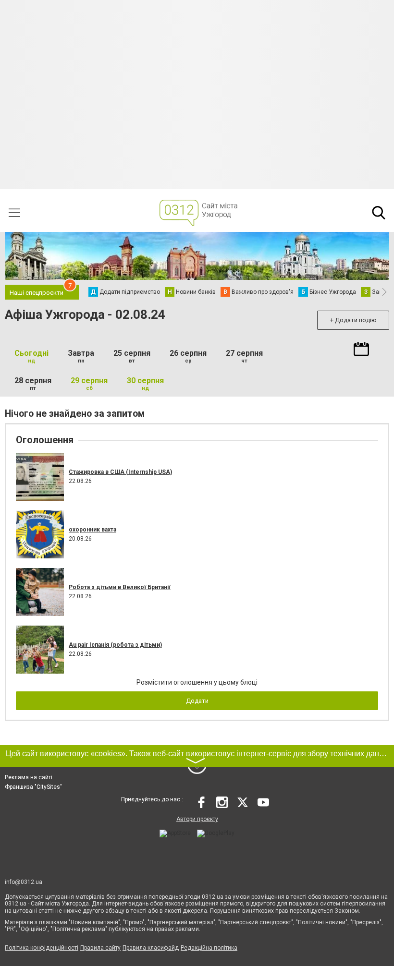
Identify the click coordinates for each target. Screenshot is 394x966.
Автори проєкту (197, 819)
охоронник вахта (92, 529)
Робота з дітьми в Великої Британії (120, 587)
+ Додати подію (353, 320)
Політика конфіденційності (41, 947)
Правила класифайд (151, 947)
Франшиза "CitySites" (33, 787)
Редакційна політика (209, 947)
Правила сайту (100, 947)
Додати (197, 700)
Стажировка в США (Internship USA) (120, 472)
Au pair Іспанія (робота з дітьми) (115, 644)
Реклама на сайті (28, 777)
